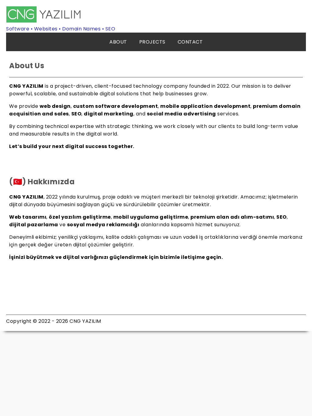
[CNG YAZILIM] (44, 21)
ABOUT (118, 41)
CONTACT (190, 41)
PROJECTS (152, 41)
